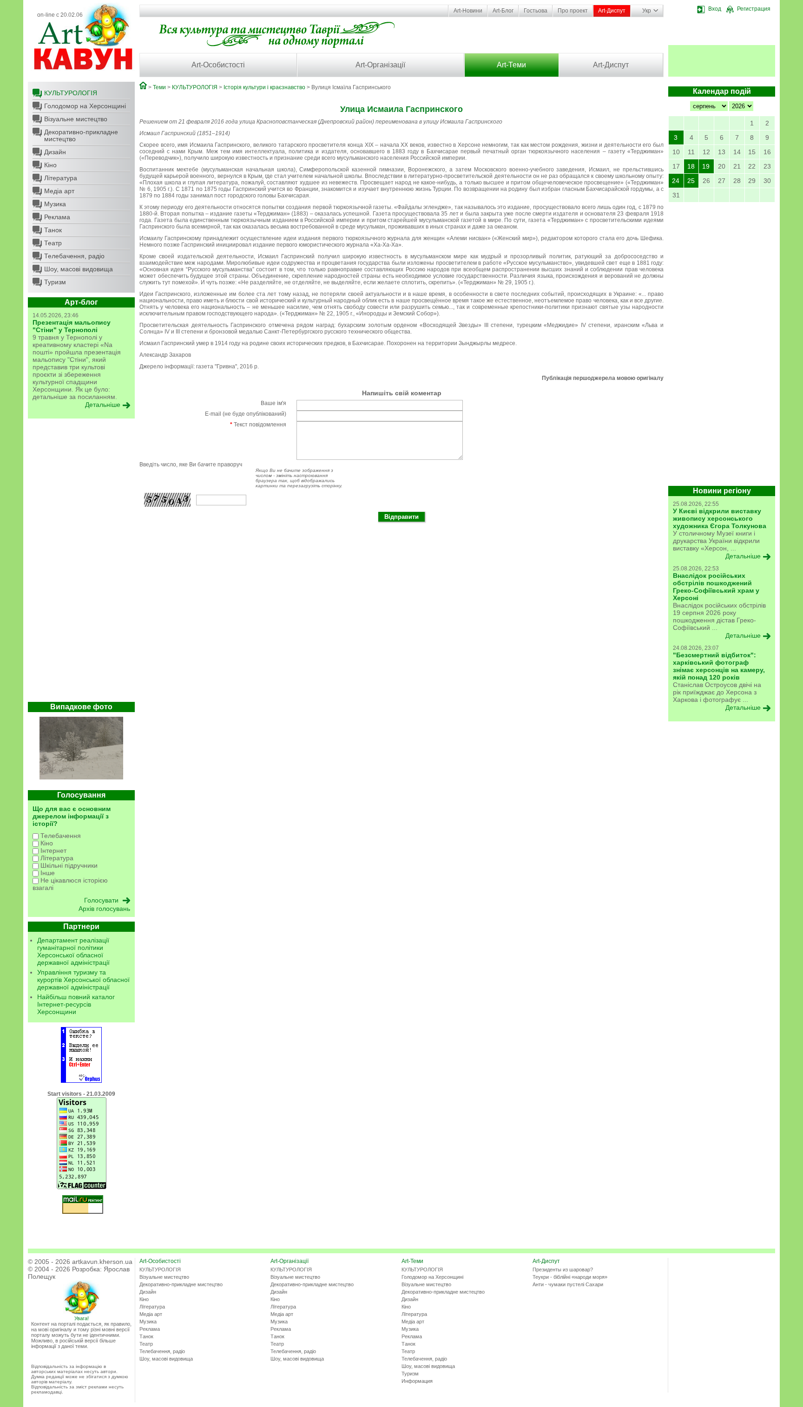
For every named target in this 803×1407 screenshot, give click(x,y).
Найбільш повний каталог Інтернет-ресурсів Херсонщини (76, 1004)
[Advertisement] (81, 562)
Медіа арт (59, 191)
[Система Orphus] (81, 1081)
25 (691, 180)
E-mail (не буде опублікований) (245, 414)
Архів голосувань (104, 908)
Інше (47, 873)
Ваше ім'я (273, 403)
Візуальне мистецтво (75, 119)
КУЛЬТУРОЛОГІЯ (70, 93)
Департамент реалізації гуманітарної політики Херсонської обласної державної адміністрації (73, 951)
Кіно (50, 165)
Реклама (57, 217)
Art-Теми (511, 65)
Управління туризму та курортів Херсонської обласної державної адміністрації (83, 980)
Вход (714, 9)
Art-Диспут (611, 10)
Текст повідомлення (258, 424)
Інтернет (52, 850)
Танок (53, 230)
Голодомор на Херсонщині (85, 106)
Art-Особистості (218, 65)
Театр (53, 243)
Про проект (573, 10)
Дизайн (55, 152)
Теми (159, 87)
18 (691, 166)
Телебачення (60, 835)
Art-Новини (468, 10)
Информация (417, 1381)
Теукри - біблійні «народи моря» (570, 1277)
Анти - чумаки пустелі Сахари (568, 1284)
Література (60, 178)
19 (706, 166)
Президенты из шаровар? (563, 1269)
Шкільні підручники (68, 865)
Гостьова (535, 10)
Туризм (55, 282)
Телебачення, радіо (74, 256)
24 (675, 180)
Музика (55, 204)
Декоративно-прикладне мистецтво (81, 135)
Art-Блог (503, 10)
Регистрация (753, 9)
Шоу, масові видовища (78, 269)
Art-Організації (380, 65)
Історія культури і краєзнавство (264, 87)
